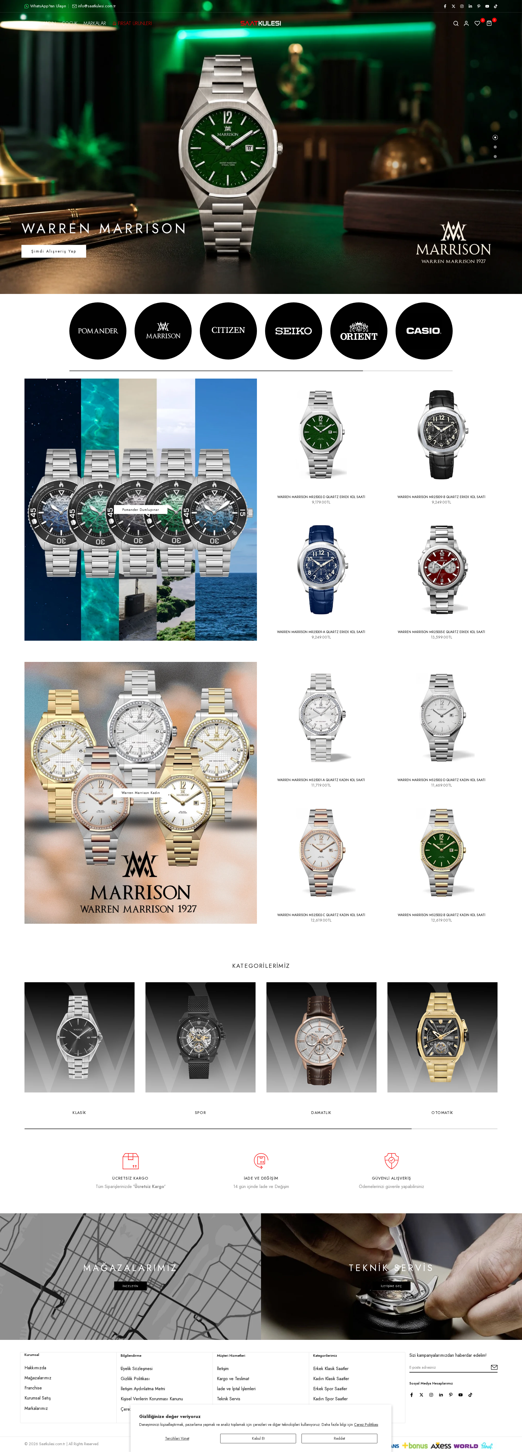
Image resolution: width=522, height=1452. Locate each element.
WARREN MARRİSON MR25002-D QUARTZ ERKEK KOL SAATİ (321, 497)
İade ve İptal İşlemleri (236, 1389)
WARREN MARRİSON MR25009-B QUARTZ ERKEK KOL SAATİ (441, 497)
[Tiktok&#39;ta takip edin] (495, 6)
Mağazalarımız (37, 1378)
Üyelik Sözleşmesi (137, 1368)
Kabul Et (258, 1438)
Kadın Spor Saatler (330, 1399)
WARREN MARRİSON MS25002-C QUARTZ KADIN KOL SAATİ (321, 915)
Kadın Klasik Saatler (331, 1379)
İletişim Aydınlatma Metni (143, 1389)
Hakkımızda (35, 1368)
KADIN (49, 23)
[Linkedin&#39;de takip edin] (470, 6)
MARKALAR (94, 23)
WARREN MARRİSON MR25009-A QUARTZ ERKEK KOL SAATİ (321, 632)
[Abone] (488, 1368)
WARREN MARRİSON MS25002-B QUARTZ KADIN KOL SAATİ (441, 915)
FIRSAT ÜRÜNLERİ (135, 23)
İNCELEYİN (130, 1286)
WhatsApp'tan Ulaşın (48, 6)
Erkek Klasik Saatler (331, 1368)
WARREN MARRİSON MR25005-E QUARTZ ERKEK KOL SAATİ (441, 632)
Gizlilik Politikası (135, 1379)
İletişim (223, 1368)
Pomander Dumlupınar (140, 509)
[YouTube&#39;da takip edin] (487, 6)
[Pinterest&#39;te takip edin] (478, 6)
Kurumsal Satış (37, 1398)
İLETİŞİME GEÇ (391, 1286)
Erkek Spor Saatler (330, 1389)
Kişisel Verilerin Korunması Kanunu (152, 1399)
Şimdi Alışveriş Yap (53, 251)
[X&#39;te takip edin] (453, 6)
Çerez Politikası (366, 1424)
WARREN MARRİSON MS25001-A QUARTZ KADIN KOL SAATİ (321, 780)
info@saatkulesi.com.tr (97, 6)
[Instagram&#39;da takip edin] (461, 6)
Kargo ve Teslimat (233, 1379)
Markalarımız (36, 1408)
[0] (477, 23)
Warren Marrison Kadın (141, 792)
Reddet (339, 1438)
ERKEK (30, 23)
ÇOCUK (69, 23)
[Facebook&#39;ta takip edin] (445, 6)
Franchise (33, 1388)
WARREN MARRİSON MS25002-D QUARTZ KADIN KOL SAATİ (441, 780)
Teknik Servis (228, 1399)
